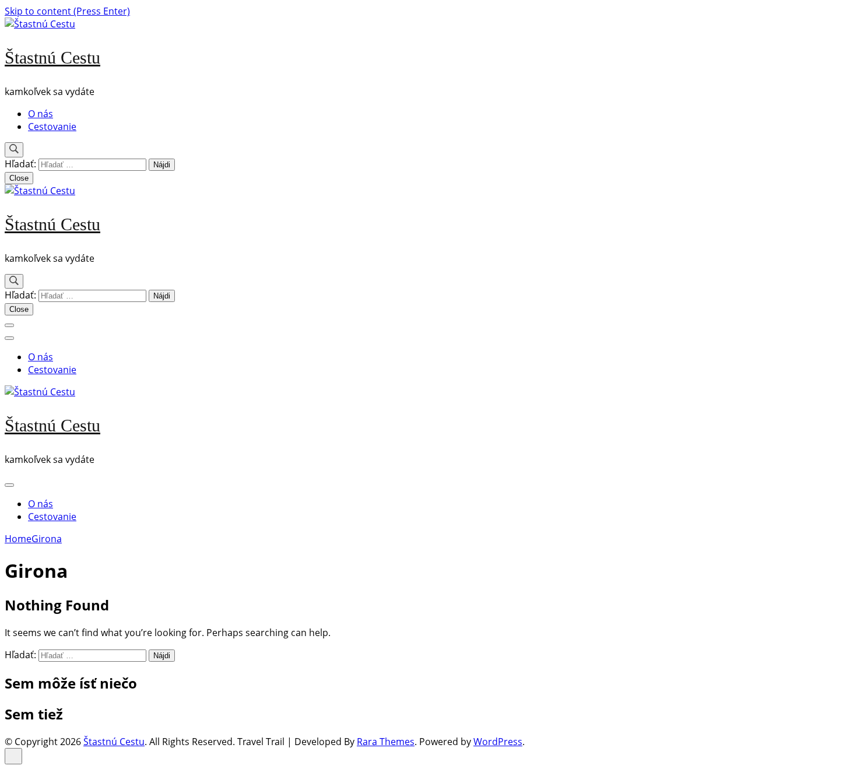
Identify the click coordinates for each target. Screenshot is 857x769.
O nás (40, 113)
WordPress (497, 741)
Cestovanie (52, 126)
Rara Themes (386, 741)
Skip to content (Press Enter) (67, 11)
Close (19, 178)
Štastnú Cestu (52, 57)
